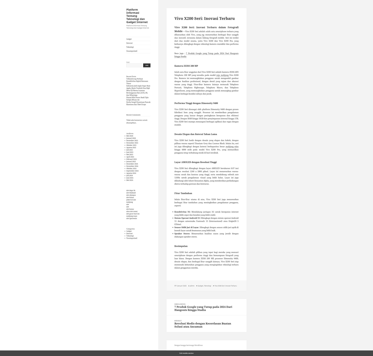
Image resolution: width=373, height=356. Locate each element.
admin (192, 286)
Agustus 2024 (131, 173)
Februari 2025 (131, 159)
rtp (203, 34)
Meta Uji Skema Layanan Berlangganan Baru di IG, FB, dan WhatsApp (137, 92)
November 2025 (132, 143)
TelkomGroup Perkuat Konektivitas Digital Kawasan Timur (137, 81)
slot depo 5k (130, 190)
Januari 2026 (131, 138)
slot (127, 204)
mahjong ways (131, 216)
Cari (127, 62)
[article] (206, 37)
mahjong (129, 202)
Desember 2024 (132, 164)
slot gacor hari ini (132, 214)
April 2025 (130, 157)
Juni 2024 (129, 178)
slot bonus (130, 197)
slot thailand (131, 193)
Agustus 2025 (131, 147)
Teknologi (130, 47)
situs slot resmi (131, 211)
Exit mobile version (187, 353)
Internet (129, 43)
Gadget (129, 39)
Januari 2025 (131, 161)
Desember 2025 (132, 140)
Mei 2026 (129, 136)
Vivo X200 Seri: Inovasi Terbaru (225, 286)
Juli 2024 (129, 175)
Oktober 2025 (131, 145)
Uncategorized (131, 51)
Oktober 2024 (131, 168)
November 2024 (132, 166)
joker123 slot (131, 200)
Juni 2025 (129, 152)
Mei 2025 (129, 154)
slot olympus (131, 195)
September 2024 (132, 171)
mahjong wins (232, 146)
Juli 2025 (129, 150)
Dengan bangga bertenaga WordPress (188, 345)
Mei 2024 (129, 180)
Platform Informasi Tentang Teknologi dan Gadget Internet (137, 16)
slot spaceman (131, 218)
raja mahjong (222, 75)
